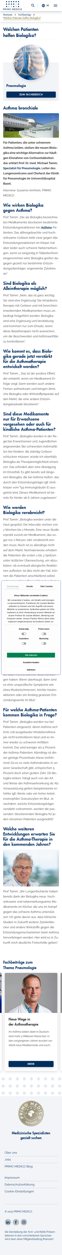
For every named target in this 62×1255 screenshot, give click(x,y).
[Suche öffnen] (32, 6)
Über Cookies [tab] (46, 586)
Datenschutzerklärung (19, 1184)
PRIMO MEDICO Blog (19, 1166)
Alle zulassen (31, 655)
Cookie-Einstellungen (19, 1191)
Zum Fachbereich (31, 94)
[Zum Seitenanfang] (55, 1249)
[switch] (44, 634)
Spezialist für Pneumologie (21, 168)
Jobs (8, 1159)
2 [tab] (19, 1073)
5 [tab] (33, 1073)
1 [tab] (14, 1073)
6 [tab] (38, 1073)
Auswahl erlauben (31, 662)
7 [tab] (43, 1073)
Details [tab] (29, 586)
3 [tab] (23, 1073)
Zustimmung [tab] (12, 586)
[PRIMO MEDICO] (12, 5)
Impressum (12, 1177)
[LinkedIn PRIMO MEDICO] (8, 1222)
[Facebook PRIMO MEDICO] (16, 1222)
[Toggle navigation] (55, 5)
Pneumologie (16, 86)
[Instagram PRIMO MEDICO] (24, 1222)
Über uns (11, 1152)
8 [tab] (47, 1073)
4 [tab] (28, 1073)
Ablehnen (31, 670)
